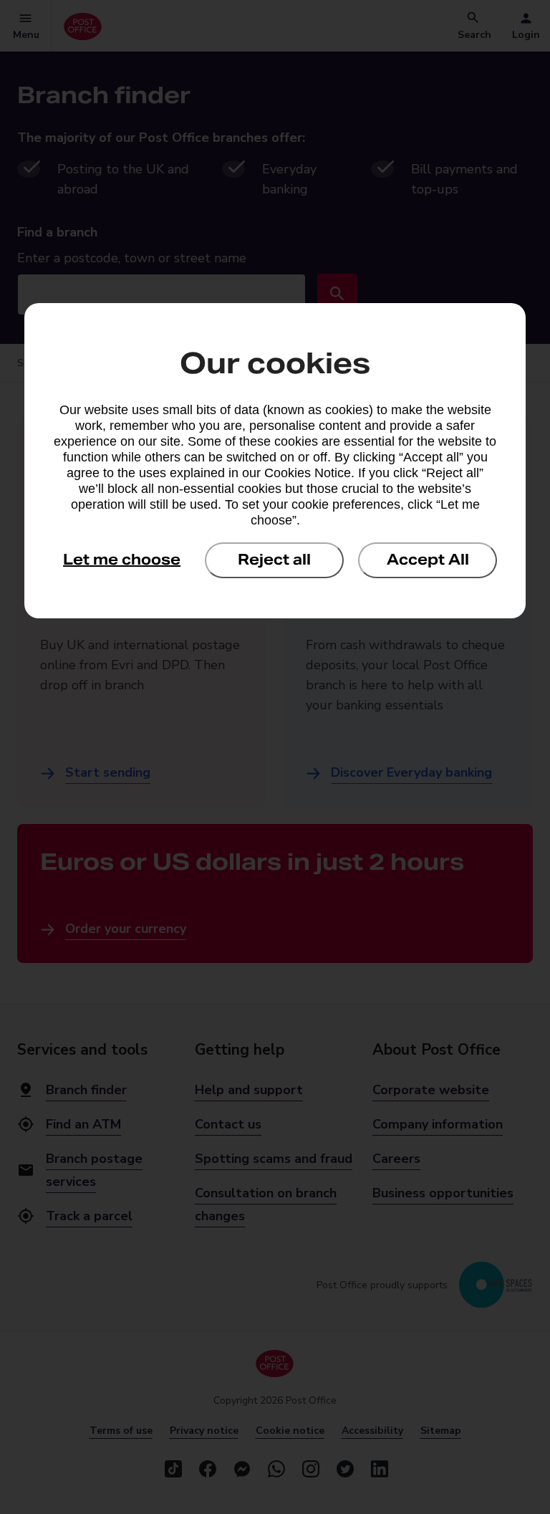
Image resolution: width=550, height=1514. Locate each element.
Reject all (274, 559)
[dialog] (275, 460)
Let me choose (121, 559)
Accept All (428, 559)
